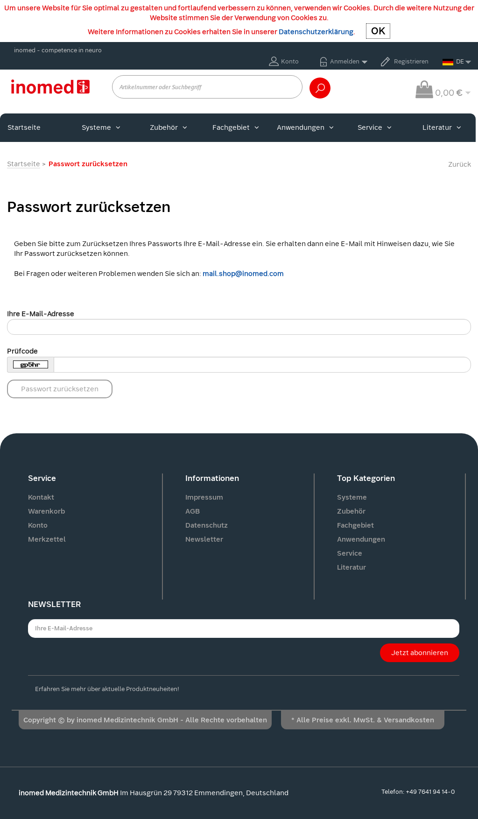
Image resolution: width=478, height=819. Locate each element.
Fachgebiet (231, 127)
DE (460, 61)
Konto (290, 61)
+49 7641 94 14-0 (430, 792)
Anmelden (344, 61)
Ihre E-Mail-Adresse (40, 313)
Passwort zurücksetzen (59, 389)
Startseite (24, 127)
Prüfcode (22, 351)
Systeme (96, 127)
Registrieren (411, 61)
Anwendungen (300, 127)
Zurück (459, 164)
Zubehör (164, 127)
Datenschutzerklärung (316, 31)
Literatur (437, 127)
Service (370, 127)
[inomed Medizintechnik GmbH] (50, 86)
